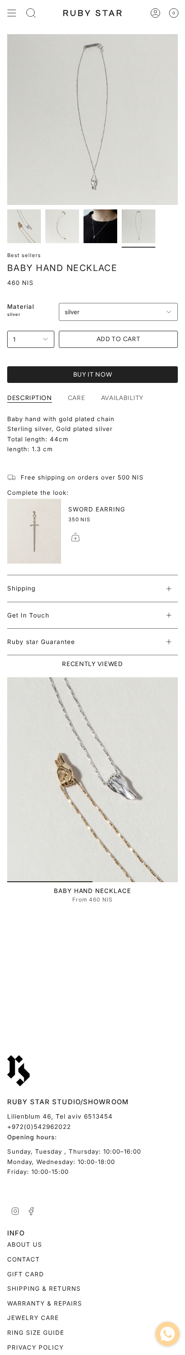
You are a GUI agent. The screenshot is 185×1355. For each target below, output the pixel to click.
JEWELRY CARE (33, 1317)
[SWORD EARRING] (34, 531)
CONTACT (23, 1259)
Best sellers (24, 255)
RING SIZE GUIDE (35, 1332)
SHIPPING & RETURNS (44, 1288)
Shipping (21, 588)
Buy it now (92, 374)
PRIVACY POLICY (35, 1347)
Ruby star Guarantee (41, 641)
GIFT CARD (25, 1274)
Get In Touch (28, 615)
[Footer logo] (18, 1071)
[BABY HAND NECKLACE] (92, 779)
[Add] (75, 537)
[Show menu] (12, 13)
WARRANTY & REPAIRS (44, 1303)
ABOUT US (24, 1244)
